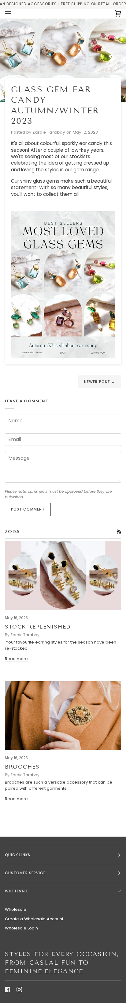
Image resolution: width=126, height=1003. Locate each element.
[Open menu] (14, 13)
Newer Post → (99, 381)
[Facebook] (7, 989)
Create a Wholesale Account (34, 919)
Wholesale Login (21, 928)
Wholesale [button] (16, 891)
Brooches (22, 767)
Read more (16, 659)
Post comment (28, 509)
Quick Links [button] (17, 854)
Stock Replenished (38, 627)
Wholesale (15, 909)
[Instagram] (19, 989)
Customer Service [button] (25, 873)
